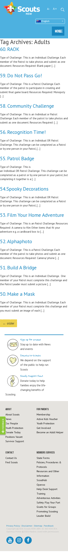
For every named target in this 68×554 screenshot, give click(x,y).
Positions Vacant (13, 437)
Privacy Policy (13, 525)
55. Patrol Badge (17, 158)
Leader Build (43, 515)
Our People (11, 423)
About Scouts (12, 414)
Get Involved (44, 428)
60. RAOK (9, 49)
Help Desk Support (47, 489)
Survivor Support (14, 441)
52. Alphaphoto (16, 241)
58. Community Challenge (27, 105)
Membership (43, 414)
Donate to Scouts (30, 355)
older (8, 323)
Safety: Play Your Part (48, 502)
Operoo (41, 484)
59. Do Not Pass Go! (21, 75)
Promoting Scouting (47, 511)
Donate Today (13, 432)
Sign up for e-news (30, 339)
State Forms (43, 458)
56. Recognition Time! (23, 132)
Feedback (48, 525)
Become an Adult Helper (50, 432)
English (45, 21)
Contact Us (11, 458)
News (8, 419)
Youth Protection (14, 428)
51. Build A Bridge (18, 267)
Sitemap (38, 525)
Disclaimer (27, 525)
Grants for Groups (46, 507)
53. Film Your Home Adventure (32, 215)
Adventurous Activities (48, 498)
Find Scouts (11, 462)
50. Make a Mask (17, 293)
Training (41, 493)
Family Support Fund (31, 376)
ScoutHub (42, 480)
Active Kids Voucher (47, 419)
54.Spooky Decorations (24, 188)
